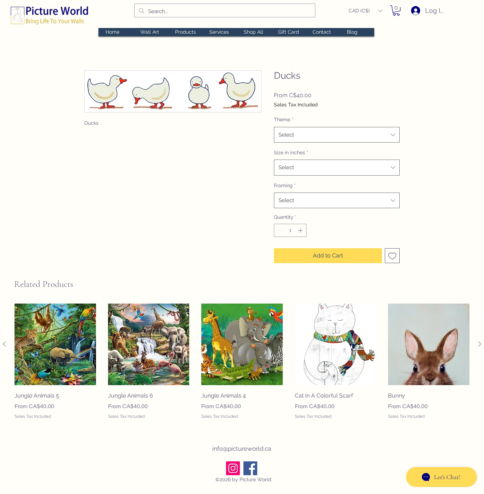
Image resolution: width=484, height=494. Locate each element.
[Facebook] (250, 468)
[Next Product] (479, 344)
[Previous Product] (4, 344)
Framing (285, 185)
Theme (283, 119)
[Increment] (301, 230)
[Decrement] (279, 230)
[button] (365, 10)
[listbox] (365, 10)
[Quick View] (55, 344)
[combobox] (337, 135)
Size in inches (291, 152)
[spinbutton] (290, 230)
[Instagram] (233, 468)
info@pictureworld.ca (241, 448)
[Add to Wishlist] (392, 255)
